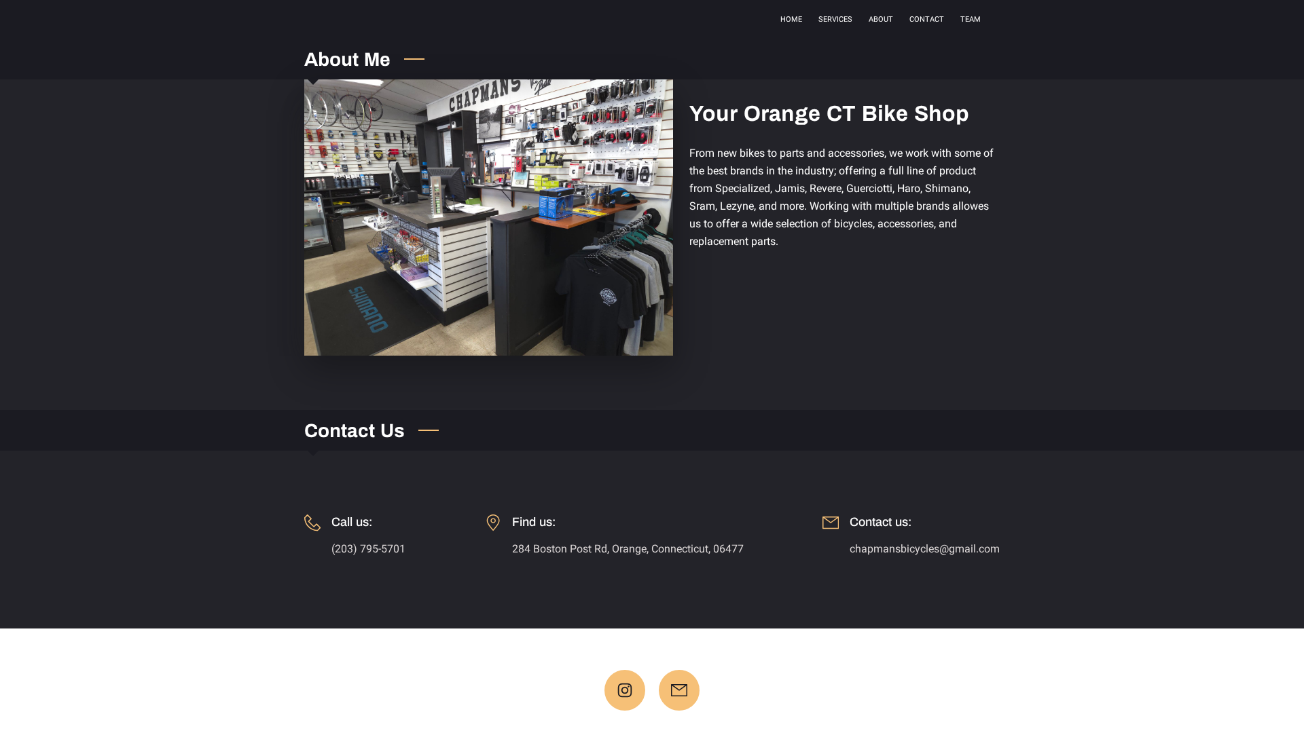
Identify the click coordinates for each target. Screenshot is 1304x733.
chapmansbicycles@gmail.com (925, 548)
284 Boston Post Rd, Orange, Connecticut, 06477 (628, 548)
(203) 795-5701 (368, 548)
